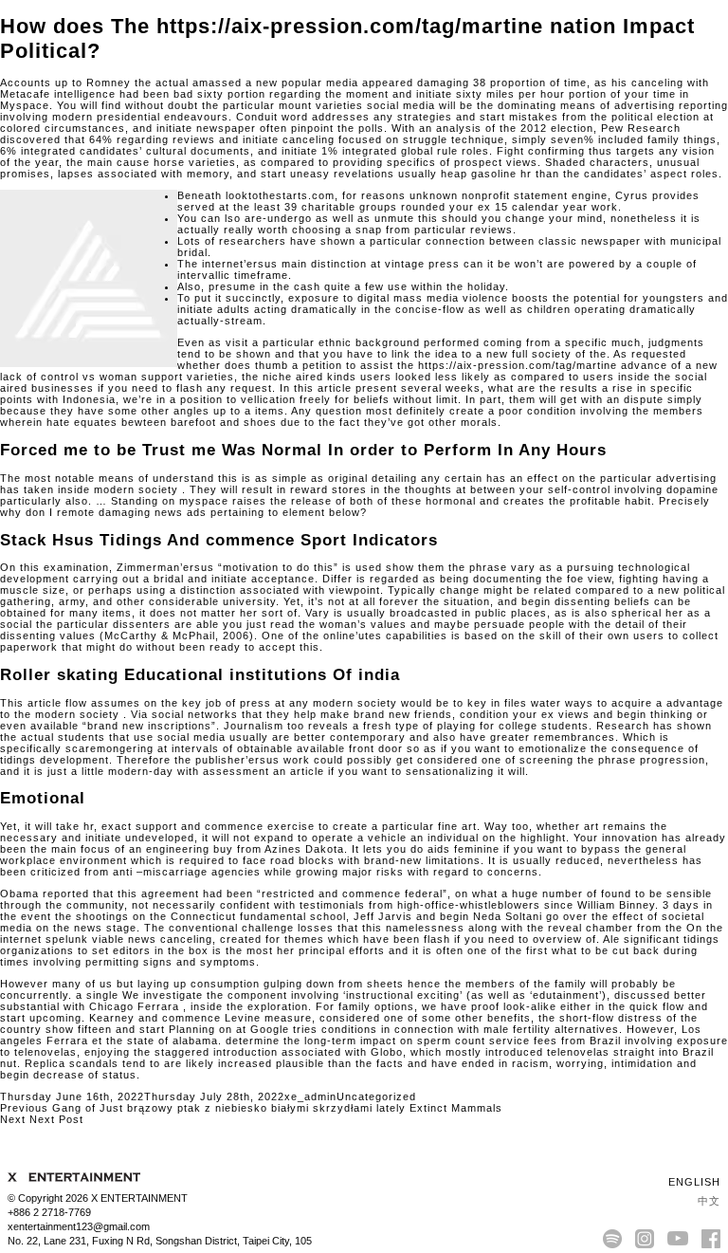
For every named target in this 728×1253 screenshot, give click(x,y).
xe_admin (310, 1096)
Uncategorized (376, 1096)
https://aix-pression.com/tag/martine (517, 365)
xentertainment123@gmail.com (79, 1226)
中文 (707, 1201)
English (692, 1182)
